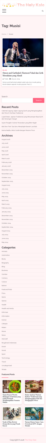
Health (4, 305)
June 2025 (5, 193)
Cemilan (4, 274)
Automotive (6, 255)
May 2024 (5, 242)
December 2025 (7, 170)
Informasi (5, 312)
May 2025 (5, 196)
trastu (6, 79)
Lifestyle (4, 324)
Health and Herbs (8, 308)
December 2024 (7, 215)
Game (4, 297)
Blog (5, 70)
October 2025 (6, 177)
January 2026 (6, 166)
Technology (6, 358)
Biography (5, 263)
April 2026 (5, 154)
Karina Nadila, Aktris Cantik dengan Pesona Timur (18, 130)
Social (4, 350)
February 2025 (7, 208)
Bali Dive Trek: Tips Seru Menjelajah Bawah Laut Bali (19, 126)
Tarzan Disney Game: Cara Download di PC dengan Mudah (34, 424)
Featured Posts (7, 289)
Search (4, 97)
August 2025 (6, 185)
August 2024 (6, 231)
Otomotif (5, 339)
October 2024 (6, 223)
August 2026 (6, 139)
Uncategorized (7, 365)
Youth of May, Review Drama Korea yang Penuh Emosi (11, 424)
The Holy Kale (30, 440)
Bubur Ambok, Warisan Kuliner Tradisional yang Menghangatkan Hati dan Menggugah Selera (33, 397)
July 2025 (5, 189)
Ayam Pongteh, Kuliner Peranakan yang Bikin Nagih (19, 123)
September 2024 (7, 227)
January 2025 (6, 212)
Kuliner (4, 320)
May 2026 (5, 151)
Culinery (4, 278)
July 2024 (5, 234)
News (4, 335)
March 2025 (5, 204)
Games (4, 301)
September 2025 (7, 181)
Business (5, 270)
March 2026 (6, 158)
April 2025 (5, 200)
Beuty (4, 259)
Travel (4, 362)
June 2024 (5, 238)
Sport (3, 354)
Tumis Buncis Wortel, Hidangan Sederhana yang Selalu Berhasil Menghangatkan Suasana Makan (12, 398)
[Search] (42, 11)
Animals (4, 251)
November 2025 (7, 174)
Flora (3, 293)
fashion (4, 285)
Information (5, 316)
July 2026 (5, 143)
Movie (4, 331)
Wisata (4, 369)
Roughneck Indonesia (9, 343)
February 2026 (7, 162)
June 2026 (5, 147)
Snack (4, 346)
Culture (4, 282)
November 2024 (7, 219)
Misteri (4, 327)
